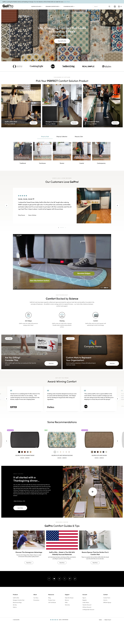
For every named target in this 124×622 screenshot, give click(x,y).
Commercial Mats (68, 6)
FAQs (66, 602)
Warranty (67, 605)
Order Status (86, 602)
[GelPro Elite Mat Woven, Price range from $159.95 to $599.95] (25, 440)
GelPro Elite (16, 597)
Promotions (36, 600)
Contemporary (101, 163)
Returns (67, 600)
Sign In (84, 597)
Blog (49, 597)
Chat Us (105, 600)
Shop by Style (45, 136)
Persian (62, 163)
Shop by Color (79, 136)
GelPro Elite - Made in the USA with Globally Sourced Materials (62, 553)
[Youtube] (54, 578)
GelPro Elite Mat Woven (24, 455)
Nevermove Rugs (17, 602)
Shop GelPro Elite (62, 41)
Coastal (81, 163)
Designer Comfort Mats (52, 6)
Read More (28, 562)
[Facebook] (49, 578)
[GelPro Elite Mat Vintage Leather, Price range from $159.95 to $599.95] (62, 440)
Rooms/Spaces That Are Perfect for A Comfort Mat (95, 553)
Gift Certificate (52, 602)
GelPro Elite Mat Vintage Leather (62, 455)
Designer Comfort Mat (18, 600)
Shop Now (33, 122)
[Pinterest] (69, 578)
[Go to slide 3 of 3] (117, 441)
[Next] (117, 205)
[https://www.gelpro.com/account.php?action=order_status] (115, 6)
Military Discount (87, 607)
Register (85, 600)
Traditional (23, 163)
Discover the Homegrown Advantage (29, 552)
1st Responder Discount (88, 609)
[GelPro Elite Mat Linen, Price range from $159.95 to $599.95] (99, 440)
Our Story (35, 597)
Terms (100, 619)
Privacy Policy (107, 619)
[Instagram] (59, 578)
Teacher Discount (87, 605)
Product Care (51, 600)
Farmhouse (42, 163)
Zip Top (15, 605)
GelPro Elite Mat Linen (99, 455)
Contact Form (106, 597)
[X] (64, 578)
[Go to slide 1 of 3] (6, 441)
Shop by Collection (61, 136)
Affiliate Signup (107, 602)
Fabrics (15, 607)
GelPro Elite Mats (36, 6)
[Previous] (7, 205)
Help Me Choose (69, 597)
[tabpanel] (62, 205)
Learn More (67, 1)
